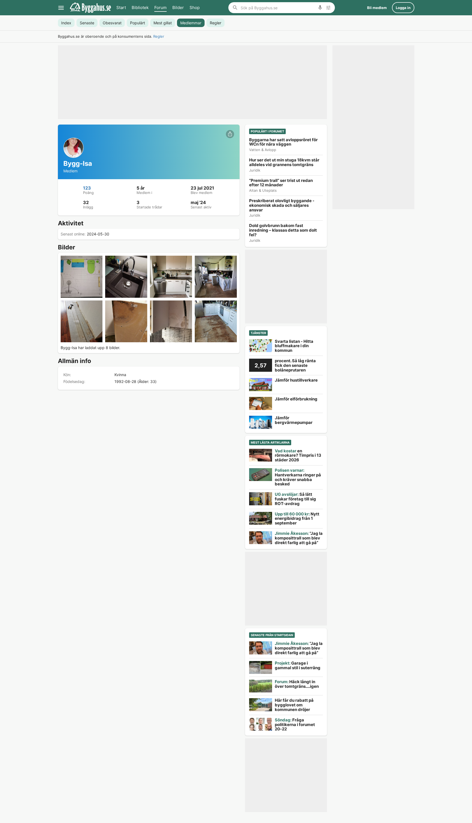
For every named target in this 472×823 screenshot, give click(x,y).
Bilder (178, 7)
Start (121, 7)
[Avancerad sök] (328, 7)
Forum (160, 7)
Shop (195, 7)
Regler (158, 36)
